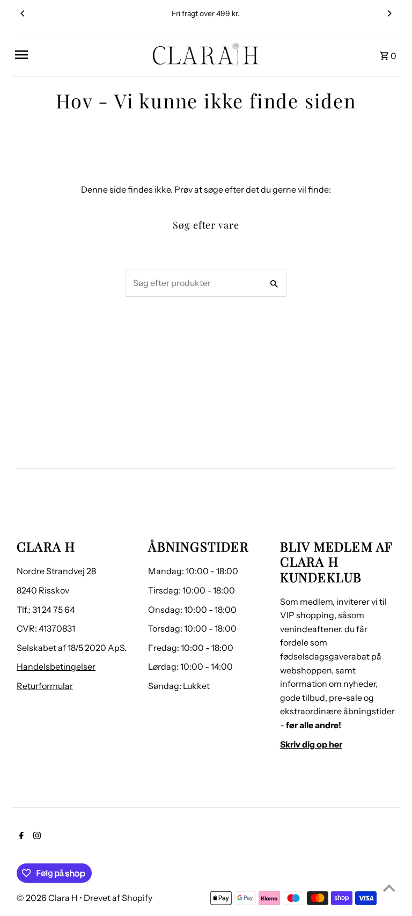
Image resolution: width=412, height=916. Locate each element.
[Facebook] (20, 836)
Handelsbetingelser (56, 666)
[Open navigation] (79, 54)
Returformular (45, 685)
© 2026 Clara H (48, 897)
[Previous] (23, 13)
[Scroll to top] (389, 888)
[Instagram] (36, 836)
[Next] (389, 13)
